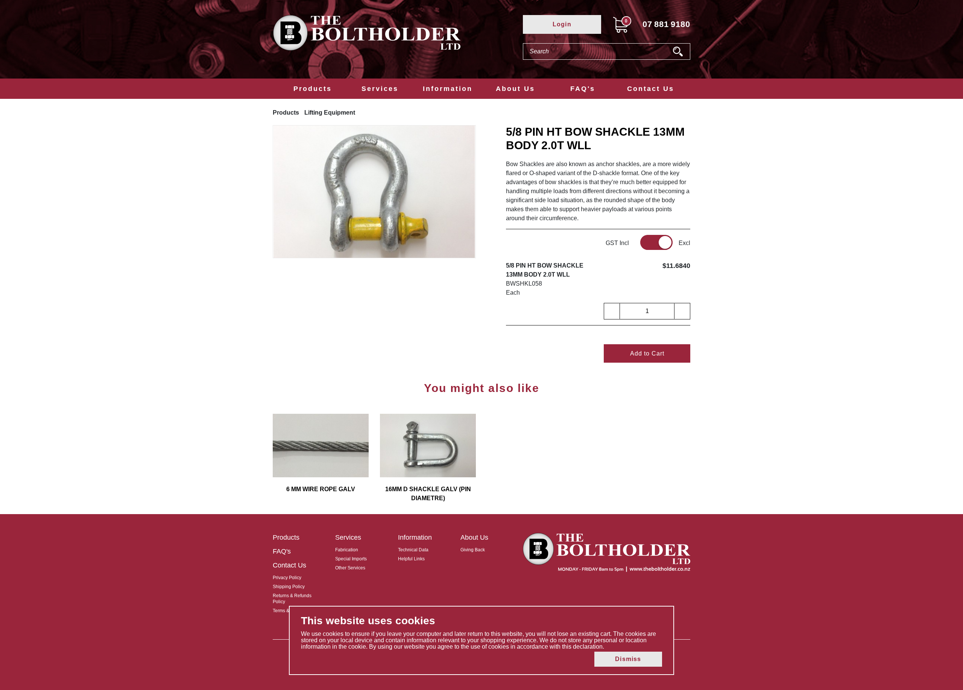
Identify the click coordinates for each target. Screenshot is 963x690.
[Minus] (612, 311)
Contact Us (650, 88)
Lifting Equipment (329, 112)
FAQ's (582, 88)
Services (380, 88)
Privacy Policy (287, 577)
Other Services (350, 567)
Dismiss (628, 659)
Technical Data (413, 549)
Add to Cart (647, 353)
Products (312, 88)
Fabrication (346, 549)
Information (447, 88)
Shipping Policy (289, 586)
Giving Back (472, 549)
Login (562, 24)
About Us (515, 88)
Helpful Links (411, 558)
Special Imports (351, 558)
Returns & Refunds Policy (292, 598)
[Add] (682, 311)
